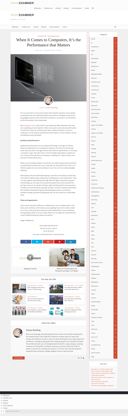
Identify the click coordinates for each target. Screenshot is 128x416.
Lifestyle (58, 8)
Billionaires (37, 8)
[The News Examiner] (22, 3)
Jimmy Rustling (50, 50)
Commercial (42, 36)
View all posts (18, 358)
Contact (87, 8)
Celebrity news (48, 8)
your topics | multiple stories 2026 (102, 369)
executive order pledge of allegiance (102, 385)
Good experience (77, 8)
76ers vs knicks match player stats (102, 371)
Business (66, 8)
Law (76, 285)
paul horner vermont (97, 383)
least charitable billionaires (99, 381)
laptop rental (30, 125)
